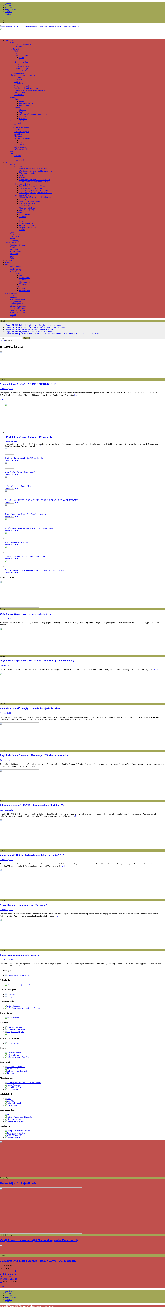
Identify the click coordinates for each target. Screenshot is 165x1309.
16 (16, 1276)
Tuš (20, 143)
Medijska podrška (16, 304)
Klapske (22, 116)
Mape (21, 221)
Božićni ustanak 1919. (27, 204)
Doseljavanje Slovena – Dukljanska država (35, 171)
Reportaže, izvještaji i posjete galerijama (29, 90)
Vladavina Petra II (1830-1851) (31, 188)
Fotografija (18, 84)
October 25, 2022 (6, 910)
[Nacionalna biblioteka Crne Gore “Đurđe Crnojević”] (15, 1067)
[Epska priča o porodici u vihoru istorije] (19, 948)
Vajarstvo (18, 79)
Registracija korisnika (18, 312)
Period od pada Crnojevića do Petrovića (34, 180)
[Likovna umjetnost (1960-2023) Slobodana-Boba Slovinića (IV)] (19, 798)
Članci (16, 99)
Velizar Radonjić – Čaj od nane (17, 542)
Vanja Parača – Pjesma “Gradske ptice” (20, 472)
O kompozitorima (26, 103)
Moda (12, 153)
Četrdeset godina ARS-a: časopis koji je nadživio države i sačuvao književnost (34, 570)
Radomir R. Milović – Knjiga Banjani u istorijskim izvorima (30, 708)
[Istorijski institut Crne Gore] (13, 1053)
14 (11, 1276)
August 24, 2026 (11, 442)
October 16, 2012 (6, 665)
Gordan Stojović (16, 269)
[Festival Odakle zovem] (11, 1069)
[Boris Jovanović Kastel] (16, 1071)
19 (6, 1279)
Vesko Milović (15, 271)
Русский (8, 7)
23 (16, 1279)
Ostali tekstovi (24, 291)
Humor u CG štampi (22, 138)
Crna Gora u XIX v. (22, 184)
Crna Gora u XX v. (21, 195)
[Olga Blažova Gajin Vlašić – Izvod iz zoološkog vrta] (19, 607)
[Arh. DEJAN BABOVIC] (10, 994)
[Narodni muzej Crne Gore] (17, 975)
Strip (11, 151)
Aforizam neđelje (21, 149)
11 (4, 1276)
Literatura (18, 53)
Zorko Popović (15, 267)
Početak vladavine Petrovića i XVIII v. (34, 182)
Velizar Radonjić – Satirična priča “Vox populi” (23, 905)
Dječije (22, 112)
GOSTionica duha (21, 145)
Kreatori (17, 156)
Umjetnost (9, 40)
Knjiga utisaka (10, 9)
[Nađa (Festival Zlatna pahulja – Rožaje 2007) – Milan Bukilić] (7, 1253)
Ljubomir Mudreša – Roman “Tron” (18, 486)
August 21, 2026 (11, 516)
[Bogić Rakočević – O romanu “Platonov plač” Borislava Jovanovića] (19, 748)
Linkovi (13, 317)
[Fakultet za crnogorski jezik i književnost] (22, 1008)
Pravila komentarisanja (18, 310)
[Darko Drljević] (12, 1043)
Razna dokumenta (26, 219)
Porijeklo (13, 258)
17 (1, 1279)
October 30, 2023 (6, 860)
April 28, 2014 (5, 618)
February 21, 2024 (7, 810)
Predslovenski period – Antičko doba (33, 169)
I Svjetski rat (24, 199)
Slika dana (14, 249)
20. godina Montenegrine (19, 308)
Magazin (8, 262)
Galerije (13, 247)
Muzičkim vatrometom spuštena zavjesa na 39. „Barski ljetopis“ (29, 528)
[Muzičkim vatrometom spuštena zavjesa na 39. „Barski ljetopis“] (9, 524)
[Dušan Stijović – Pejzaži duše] (27, 1176)
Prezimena (14, 254)
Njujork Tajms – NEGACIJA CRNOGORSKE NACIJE (28, 384)
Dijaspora (8, 260)
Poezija (22, 60)
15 (13, 1276)
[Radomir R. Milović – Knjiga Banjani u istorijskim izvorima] (19, 702)
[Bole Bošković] (11, 1089)
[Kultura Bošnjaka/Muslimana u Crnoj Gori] (10, 1073)
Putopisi (22, 288)
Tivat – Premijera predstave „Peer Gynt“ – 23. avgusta (25, 514)
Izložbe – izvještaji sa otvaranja (26, 88)
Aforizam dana (20, 147)
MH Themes (49, 1306)
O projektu (14, 295)
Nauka (7, 162)
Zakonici (22, 217)
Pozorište (18, 123)
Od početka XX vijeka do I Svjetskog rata (35, 197)
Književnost (14, 49)
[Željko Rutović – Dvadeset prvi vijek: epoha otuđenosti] (9, 552)
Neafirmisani (19, 73)
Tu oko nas (23, 284)
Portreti (22, 230)
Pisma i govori (24, 214)
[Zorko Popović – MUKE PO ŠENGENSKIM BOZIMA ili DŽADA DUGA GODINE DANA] (9, 496)
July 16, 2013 (5, 760)
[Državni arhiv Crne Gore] (12, 1055)
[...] (39, 446)
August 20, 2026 (11, 572)
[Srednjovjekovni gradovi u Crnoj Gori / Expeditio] (18, 985)
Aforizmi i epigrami (21, 132)
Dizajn (17, 82)
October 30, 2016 (6, 389)
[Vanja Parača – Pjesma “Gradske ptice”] (9, 468)
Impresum (8, 12)
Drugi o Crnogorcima (27, 227)
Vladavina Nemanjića (27, 173)
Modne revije (19, 160)
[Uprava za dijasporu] (14, 1032)
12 (6, 1276)
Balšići (22, 175)
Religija (13, 238)
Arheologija (14, 236)
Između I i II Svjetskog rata (29, 201)
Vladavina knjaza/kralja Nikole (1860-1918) (36, 193)
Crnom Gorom (10, 243)
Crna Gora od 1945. (27, 208)
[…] (75, 395)
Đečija (21, 275)
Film (16, 125)
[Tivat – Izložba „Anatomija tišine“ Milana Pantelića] (9, 454)
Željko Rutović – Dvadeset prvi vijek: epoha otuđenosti (26, 556)
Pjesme (17, 108)
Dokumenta (18, 212)
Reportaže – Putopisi (17, 245)
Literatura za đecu (21, 55)
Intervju (17, 64)
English (8, 5)
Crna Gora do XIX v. (22, 167)
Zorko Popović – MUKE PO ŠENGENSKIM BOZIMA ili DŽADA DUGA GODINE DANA (41, 500)
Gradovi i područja (26, 225)
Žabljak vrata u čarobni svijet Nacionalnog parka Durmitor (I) (39, 1240)
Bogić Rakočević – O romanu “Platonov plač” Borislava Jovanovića (34, 755)
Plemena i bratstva (26, 223)
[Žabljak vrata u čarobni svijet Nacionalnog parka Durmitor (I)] (41, 1233)
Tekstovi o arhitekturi (22, 45)
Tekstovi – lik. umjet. (22, 86)
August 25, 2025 (6, 959)
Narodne (22, 110)
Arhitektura (14, 42)
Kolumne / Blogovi (21, 66)
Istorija (12, 164)
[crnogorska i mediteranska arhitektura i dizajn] (10, 997)
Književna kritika (21, 62)
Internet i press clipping (18, 306)
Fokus (2, 400)
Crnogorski (9, 3)
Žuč (20, 140)
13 (9, 1276)
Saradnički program (17, 299)
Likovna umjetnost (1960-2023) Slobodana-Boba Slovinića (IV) (32, 805)
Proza (21, 58)
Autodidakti (19, 95)
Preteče (17, 129)
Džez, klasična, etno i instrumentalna (33, 114)
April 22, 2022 (5, 713)
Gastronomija (15, 241)
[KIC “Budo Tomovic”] (7, 1115)
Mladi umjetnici (20, 92)
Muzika (12, 97)
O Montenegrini (11, 293)
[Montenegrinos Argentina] (13, 1027)
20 (9, 1279)
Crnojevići (23, 177)
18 (4, 1279)
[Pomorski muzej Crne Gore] (17, 1057)
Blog (7, 265)
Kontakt (8, 14)
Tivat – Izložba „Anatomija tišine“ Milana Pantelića (24, 458)
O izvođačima (24, 106)
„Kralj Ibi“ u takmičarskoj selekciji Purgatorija (28, 437)
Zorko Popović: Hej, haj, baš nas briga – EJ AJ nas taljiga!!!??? (32, 855)
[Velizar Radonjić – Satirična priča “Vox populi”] (19, 898)
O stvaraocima (24, 282)
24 (1, 1282)
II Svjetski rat (24, 206)
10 (1, 1276)
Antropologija (15, 234)
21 (11, 1279)
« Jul (2, 1287)
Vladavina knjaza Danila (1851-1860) (33, 190)
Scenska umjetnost (17, 121)
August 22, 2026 (11, 502)
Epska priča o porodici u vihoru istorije (19, 955)
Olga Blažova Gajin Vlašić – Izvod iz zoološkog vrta (25, 614)
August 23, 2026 (11, 474)
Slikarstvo (18, 77)
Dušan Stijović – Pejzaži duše (18, 1183)
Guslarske (23, 119)
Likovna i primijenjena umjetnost (22, 75)
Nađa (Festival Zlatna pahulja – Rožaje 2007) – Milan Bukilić (38, 1260)
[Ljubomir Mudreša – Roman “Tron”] (9, 482)
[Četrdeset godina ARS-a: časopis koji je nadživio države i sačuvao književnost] (9, 566)
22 (13, 1279)
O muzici (22, 101)
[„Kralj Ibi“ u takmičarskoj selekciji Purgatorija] (24, 432)
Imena (12, 256)
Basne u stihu (24, 278)
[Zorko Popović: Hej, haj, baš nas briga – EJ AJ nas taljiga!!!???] (19, 848)
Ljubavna (23, 280)
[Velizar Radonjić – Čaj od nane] (9, 538)
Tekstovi (17, 158)
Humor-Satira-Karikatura (19, 127)
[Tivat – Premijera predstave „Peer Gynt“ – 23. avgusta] (9, 510)
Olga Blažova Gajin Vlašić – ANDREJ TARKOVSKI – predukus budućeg (37, 660)
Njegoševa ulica (16, 251)
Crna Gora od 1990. (27, 210)
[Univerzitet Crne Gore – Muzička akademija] (23, 1083)
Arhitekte (18, 47)
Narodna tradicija (21, 69)
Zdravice (22, 71)
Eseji (16, 51)
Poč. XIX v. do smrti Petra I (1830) (32, 186)
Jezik (12, 232)
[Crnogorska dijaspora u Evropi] (15, 1029)
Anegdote (18, 134)
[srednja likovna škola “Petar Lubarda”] (17, 1131)
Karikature (18, 136)
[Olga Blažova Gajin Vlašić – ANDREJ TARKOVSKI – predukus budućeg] (19, 654)
